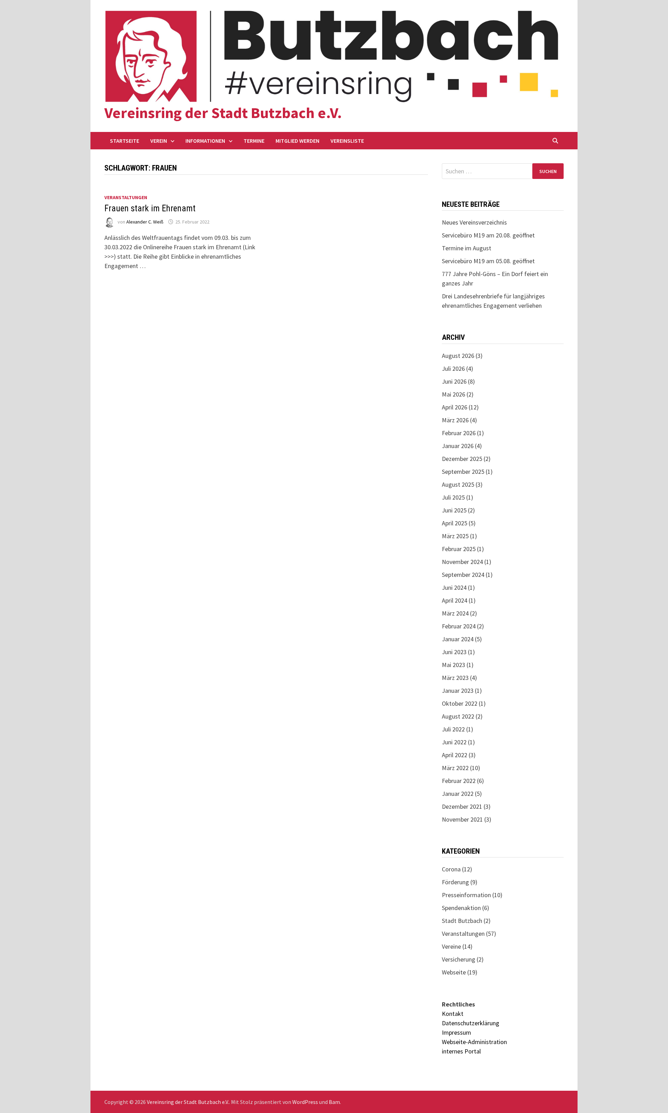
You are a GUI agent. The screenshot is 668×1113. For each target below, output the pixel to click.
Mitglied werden (297, 140)
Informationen (205, 140)
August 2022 (458, 716)
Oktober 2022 (459, 703)
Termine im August (466, 248)
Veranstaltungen (125, 197)
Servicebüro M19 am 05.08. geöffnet (488, 261)
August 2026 (458, 356)
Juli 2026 (453, 369)
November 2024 (462, 562)
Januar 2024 (458, 639)
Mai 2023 (453, 665)
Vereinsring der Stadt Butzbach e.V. (223, 112)
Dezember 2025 (462, 459)
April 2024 (454, 600)
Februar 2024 (459, 626)
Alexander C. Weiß (145, 222)
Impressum (456, 1032)
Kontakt (452, 1014)
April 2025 (454, 523)
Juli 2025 (453, 497)
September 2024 (463, 575)
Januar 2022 (458, 794)
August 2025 (458, 484)
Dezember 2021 (462, 806)
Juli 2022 (453, 729)
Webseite (454, 972)
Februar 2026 (459, 433)
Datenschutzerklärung (470, 1023)
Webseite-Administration (474, 1042)
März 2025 (455, 536)
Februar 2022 (459, 781)
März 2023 (455, 678)
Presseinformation (466, 895)
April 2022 (454, 755)
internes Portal (461, 1051)
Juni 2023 (454, 652)
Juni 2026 (454, 381)
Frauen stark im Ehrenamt (150, 208)
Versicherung (458, 959)
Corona (451, 869)
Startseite (124, 140)
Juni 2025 (454, 510)
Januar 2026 (458, 446)
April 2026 (454, 407)
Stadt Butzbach (462, 921)
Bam (334, 1101)
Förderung (455, 882)
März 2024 (455, 613)
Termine (254, 140)
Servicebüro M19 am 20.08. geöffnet (488, 235)
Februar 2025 (459, 549)
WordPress (305, 1101)
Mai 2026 (453, 394)
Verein (158, 140)
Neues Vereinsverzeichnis (474, 222)
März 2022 (455, 768)
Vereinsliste (347, 140)
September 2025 (463, 472)
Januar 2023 (458, 691)
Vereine (451, 946)
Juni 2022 (454, 742)
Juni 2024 (454, 587)
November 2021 (462, 819)
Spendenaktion (461, 908)
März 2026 (455, 420)
